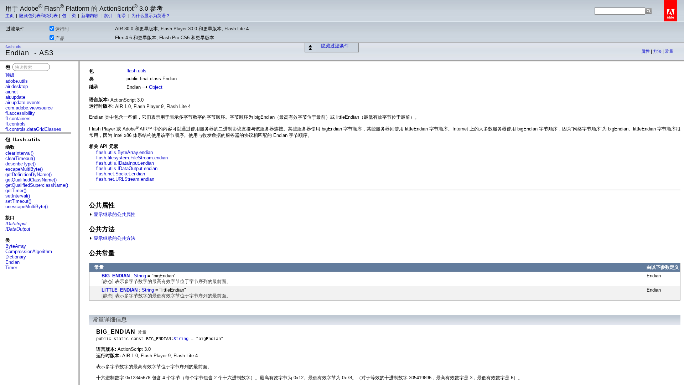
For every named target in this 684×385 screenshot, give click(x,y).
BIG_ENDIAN (116, 275)
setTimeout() (18, 201)
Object (155, 87)
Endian (12, 262)
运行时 (62, 29)
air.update (15, 97)
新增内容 (90, 15)
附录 (122, 15)
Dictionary (15, 257)
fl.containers (18, 118)
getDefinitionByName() (28, 174)
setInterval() (17, 196)
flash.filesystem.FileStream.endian (132, 157)
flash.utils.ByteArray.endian (124, 152)
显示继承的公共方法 (113, 238)
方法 (658, 51)
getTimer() (15, 190)
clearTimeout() (20, 158)
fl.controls (15, 124)
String (140, 275)
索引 (108, 15)
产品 (59, 38)
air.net (11, 91)
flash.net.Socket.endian (120, 173)
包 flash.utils (23, 139)
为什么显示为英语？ (150, 15)
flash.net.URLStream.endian (125, 179)
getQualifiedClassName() (31, 180)
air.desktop (16, 86)
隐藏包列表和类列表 (38, 15)
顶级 (10, 75)
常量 (669, 51)
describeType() (20, 163)
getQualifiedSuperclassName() (36, 185)
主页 (10, 15)
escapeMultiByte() (24, 169)
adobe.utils (16, 81)
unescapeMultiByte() (26, 206)
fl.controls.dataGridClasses (33, 129)
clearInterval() (19, 153)
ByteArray (15, 246)
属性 (646, 51)
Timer (11, 267)
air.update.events (23, 102)
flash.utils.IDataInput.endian (125, 163)
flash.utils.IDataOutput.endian (126, 168)
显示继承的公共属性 (113, 214)
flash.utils (13, 47)
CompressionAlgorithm (28, 251)
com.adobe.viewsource (29, 108)
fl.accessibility (20, 113)
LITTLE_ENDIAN (120, 290)
